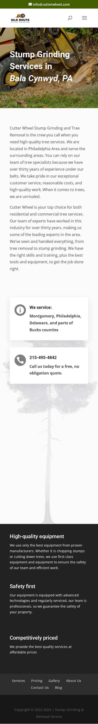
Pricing (36, 680)
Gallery (54, 680)
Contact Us (40, 687)
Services (18, 680)
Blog (58, 687)
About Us (73, 680)
